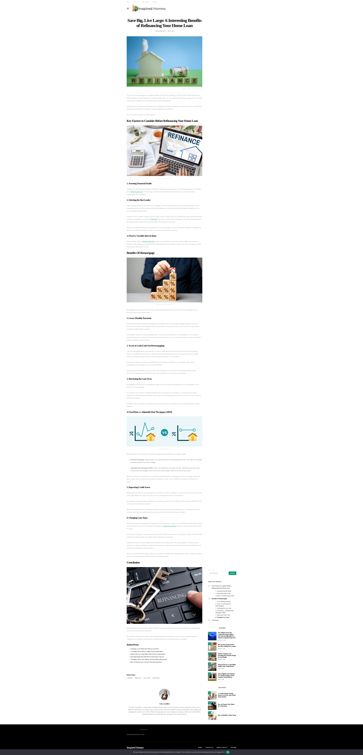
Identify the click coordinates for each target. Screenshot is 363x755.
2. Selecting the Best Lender (223, 593)
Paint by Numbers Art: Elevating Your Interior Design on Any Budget (227, 655)
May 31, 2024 (171, 31)
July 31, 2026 (221, 668)
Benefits (130, 678)
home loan (154, 219)
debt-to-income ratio (137, 192)
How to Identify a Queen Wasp (227, 715)
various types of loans (169, 526)
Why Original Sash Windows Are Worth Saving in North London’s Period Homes (226, 675)
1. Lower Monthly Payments (223, 601)
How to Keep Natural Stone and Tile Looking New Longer (227, 645)
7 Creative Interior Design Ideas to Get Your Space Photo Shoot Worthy (227, 695)
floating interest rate (148, 241)
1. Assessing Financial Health (223, 591)
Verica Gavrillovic (160, 31)
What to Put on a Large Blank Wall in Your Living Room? (227, 665)
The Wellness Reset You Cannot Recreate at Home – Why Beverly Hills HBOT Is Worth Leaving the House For (227, 635)
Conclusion (215, 620)
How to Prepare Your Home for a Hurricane (226, 705)
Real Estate (147, 678)
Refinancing (156, 678)
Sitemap (155, 2)
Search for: (211, 570)
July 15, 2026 (221, 679)
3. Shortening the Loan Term (223, 608)
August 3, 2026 (221, 648)
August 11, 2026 (222, 640)
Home (128, 2)
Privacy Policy (145, 2)
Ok (228, 752)
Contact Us (135, 2)
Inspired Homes (135, 747)
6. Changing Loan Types (222, 617)
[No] (361, 752)
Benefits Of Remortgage (219, 598)
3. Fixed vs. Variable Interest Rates (225, 595)
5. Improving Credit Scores (223, 615)
